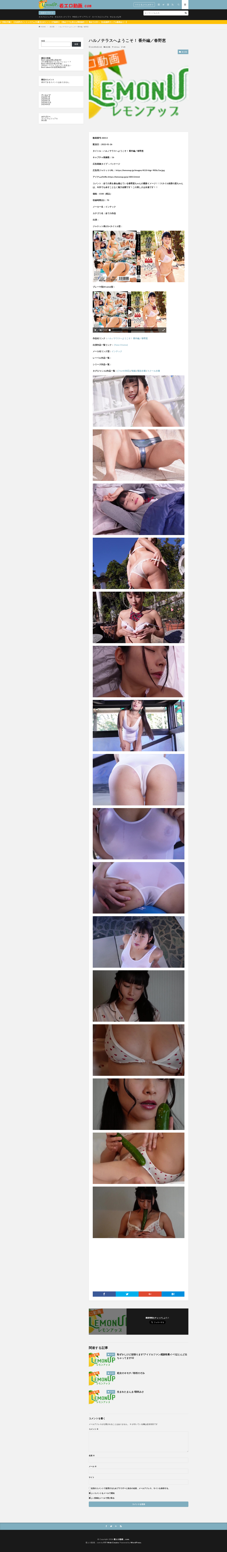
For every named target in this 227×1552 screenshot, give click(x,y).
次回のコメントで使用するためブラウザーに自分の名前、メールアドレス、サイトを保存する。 (130, 1488)
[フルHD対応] (123, 370)
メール (93, 1466)
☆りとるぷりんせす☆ (144, 4)
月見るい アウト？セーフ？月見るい (56, 65)
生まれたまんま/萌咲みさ (130, 1391)
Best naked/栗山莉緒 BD (51, 60)
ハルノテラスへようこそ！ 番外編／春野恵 (73, 27)
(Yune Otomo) (121, 345)
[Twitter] (127, 1294)
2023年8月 (45, 104)
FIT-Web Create (111, 1542)
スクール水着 (153, 370)
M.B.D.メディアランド (82, 17)
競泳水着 (141, 370)
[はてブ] (173, 1294)
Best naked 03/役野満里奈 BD (53, 67)
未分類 (52, 27)
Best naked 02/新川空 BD (51, 63)
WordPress (136, 1542)
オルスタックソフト (63, 17)
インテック (117, 351)
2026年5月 (45, 100)
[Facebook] (104, 1294)
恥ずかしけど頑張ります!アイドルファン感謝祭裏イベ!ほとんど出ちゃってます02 (152, 1356)
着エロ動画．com (121, 1539)
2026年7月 (45, 97)
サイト (91, 1477)
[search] (185, 13)
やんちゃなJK (115, 17)
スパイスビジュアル (100, 17)
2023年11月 (46, 102)
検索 (43, 41)
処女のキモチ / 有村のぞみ (131, 1373)
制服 (134, 370)
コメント (93, 1429)
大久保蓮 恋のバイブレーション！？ (56, 62)
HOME (43, 27)
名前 (92, 1455)
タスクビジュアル (46, 17)
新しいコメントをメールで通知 (102, 1493)
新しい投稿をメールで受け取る (102, 1498)
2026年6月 (45, 99)
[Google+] (150, 1294)
